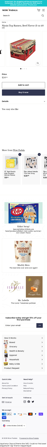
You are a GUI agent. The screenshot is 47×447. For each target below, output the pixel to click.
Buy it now (23, 92)
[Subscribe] (39, 325)
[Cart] (38, 10)
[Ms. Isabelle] (23, 287)
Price (4, 74)
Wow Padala (19, 150)
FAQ (25, 386)
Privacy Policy (7, 388)
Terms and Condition (10, 386)
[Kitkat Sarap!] (23, 213)
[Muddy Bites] (23, 251)
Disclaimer (27, 391)
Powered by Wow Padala (29, 438)
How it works (28, 383)
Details (5, 101)
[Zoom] (38, 63)
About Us (5, 383)
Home (4, 22)
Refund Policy (29, 388)
